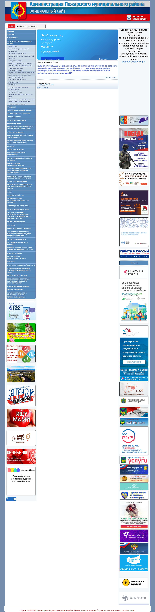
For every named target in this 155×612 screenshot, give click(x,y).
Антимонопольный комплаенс (19, 228)
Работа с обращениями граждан (19, 110)
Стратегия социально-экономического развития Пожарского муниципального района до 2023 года (19, 215)
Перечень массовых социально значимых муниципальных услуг (20, 249)
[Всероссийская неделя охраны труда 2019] (134, 542)
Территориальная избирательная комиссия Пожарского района (20, 128)
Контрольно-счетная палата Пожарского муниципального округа (19, 270)
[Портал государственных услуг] (134, 455)
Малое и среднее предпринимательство (16, 164)
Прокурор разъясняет (15, 132)
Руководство (12, 38)
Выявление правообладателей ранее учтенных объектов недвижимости (19, 170)
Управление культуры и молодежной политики (21, 57)
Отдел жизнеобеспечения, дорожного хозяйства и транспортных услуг (21, 74)
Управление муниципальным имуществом (18, 50)
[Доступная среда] (133, 571)
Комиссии (11, 261)
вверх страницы (42, 88)
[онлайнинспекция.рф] (134, 499)
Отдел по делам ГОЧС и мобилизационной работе (17, 79)
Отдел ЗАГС (12, 85)
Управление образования (17, 53)
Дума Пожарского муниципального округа (16, 257)
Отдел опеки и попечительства (19, 101)
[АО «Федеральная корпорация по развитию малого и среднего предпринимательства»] (134, 490)
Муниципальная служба (16, 120)
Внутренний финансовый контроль (21, 265)
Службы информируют (16, 222)
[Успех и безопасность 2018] (134, 528)
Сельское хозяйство (15, 195)
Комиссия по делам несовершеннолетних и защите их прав (20, 94)
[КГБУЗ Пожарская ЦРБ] (134, 554)
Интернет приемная (14, 253)
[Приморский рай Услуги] (133, 464)
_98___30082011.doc (47, 85)
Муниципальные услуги (16, 239)
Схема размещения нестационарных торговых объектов (18, 200)
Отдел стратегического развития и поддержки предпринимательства (20, 64)
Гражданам (11, 107)
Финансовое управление (17, 104)
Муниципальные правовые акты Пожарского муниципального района (20, 186)
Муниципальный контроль (17, 275)
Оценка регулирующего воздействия (16, 154)
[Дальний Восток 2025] (134, 366)
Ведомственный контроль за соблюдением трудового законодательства (18, 281)
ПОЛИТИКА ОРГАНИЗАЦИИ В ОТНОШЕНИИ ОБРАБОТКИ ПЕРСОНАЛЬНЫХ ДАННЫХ (17, 295)
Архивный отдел (14, 82)
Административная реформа (18, 286)
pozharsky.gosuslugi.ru (134, 61)
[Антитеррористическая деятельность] (21, 406)
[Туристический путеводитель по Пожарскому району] (21, 341)
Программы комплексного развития (17, 243)
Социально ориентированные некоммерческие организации (19, 177)
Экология (11, 225)
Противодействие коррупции (18, 113)
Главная (10, 31)
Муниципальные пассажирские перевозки (19, 159)
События (10, 34)
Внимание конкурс (14, 123)
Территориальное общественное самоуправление (20, 136)
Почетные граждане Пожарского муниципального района (20, 142)
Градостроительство (15, 149)
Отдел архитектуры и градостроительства (15, 69)
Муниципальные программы (18, 209)
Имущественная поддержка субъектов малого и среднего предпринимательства (19, 234)
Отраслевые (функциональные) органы (19, 42)
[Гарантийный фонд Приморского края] (134, 482)
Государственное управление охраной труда (18, 88)
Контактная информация (17, 181)
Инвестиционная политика (18, 206)
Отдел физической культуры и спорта (21, 99)
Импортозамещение (15, 289)
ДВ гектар (10, 146)
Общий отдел (13, 46)
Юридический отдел (15, 61)
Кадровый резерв (14, 117)
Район (9, 192)
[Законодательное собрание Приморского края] (133, 417)
